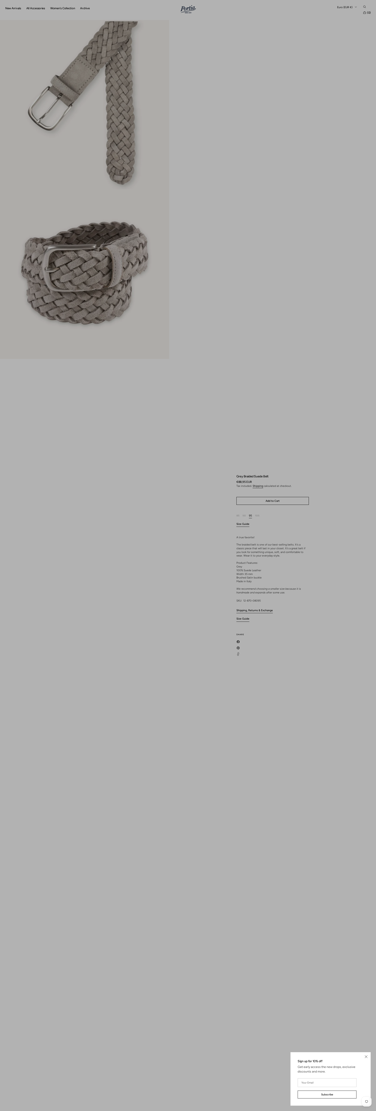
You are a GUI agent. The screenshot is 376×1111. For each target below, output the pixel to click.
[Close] (366, 1056)
